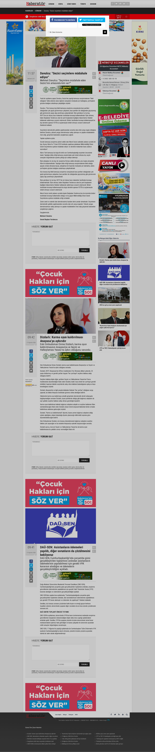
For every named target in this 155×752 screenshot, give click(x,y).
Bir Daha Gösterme (55, 32)
